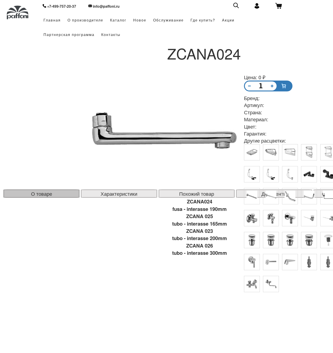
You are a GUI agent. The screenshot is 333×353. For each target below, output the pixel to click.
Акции (228, 20)
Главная (52, 20)
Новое (139, 20)
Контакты (111, 34)
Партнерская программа (68, 34)
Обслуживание (168, 20)
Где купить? (203, 20)
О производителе (85, 20)
